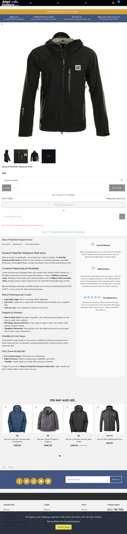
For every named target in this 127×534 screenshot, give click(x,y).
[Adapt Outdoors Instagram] (33, 481)
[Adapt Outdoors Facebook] (19, 481)
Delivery (6, 509)
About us (47, 509)
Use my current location (64, 205)
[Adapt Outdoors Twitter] (26, 481)
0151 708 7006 (115, 509)
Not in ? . (17, 222)
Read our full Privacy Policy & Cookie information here (63, 521)
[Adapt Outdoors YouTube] (41, 481)
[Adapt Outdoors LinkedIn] (48, 481)
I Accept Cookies (63, 527)
